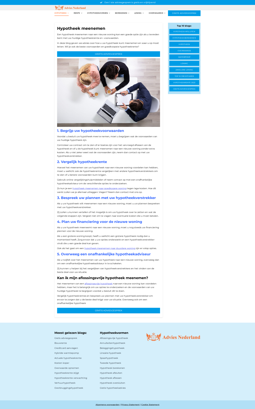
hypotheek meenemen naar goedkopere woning (99, 188)
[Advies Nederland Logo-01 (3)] (70, 6)
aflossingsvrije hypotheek (98, 283)
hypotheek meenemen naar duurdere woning (109, 248)
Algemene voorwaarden (108, 404)
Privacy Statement (130, 404)
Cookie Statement (150, 404)
